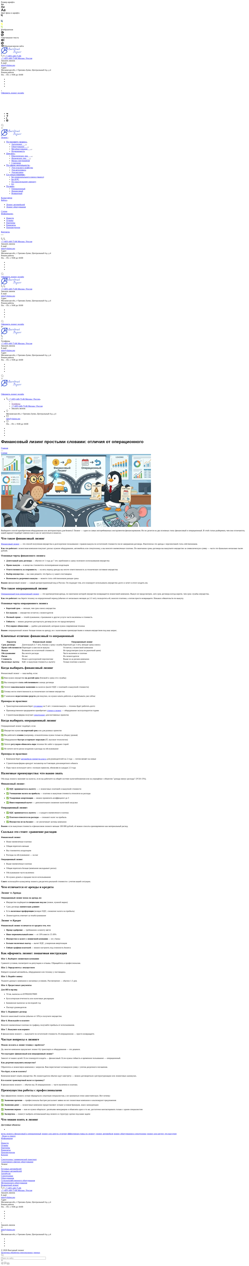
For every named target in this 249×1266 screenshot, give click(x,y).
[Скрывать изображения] (2, 35)
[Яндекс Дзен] (7, 121)
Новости (10, 218)
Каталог (4, 1155)
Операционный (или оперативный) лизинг (20, 594)
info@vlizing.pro (8, 65)
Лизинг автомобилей (15, 204)
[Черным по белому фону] (2, 16)
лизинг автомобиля (104, 1134)
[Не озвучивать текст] (2, 44)
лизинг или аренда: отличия (54, 1134)
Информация (7, 1138)
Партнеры (10, 223)
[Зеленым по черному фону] (2, 27)
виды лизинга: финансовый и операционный (21, 1134)
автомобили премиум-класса (33, 759)
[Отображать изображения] (2, 32)
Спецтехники (7, 1176)
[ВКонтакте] (7, 113)
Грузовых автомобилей (11, 1169)
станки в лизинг (54, 710)
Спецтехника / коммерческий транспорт (19, 1159)
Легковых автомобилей (11, 1171)
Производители (13, 227)
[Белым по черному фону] (2, 19)
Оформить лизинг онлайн (12, 93)
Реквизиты (11, 225)
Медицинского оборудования (14, 1183)
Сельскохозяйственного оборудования (18, 1180)
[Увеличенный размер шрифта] (3, 10)
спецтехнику (39, 715)
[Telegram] (7, 116)
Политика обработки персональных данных (20, 1252)
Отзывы (9, 220)
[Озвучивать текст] (2, 41)
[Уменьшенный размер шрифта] (2, 4)
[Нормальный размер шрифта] (3, 7)
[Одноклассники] (6, 118)
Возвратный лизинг (10, 1185)
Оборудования (7, 1178)
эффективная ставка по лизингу (81, 1134)
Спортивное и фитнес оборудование (17, 1162)
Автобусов (6, 1173)
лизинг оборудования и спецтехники (130, 1134)
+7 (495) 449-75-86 (13, 56)
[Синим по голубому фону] (2, 21)
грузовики (38, 706)
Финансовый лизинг (10, 544)
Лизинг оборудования (16, 207)
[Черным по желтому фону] (2, 24)
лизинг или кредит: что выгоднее (162, 1134)
